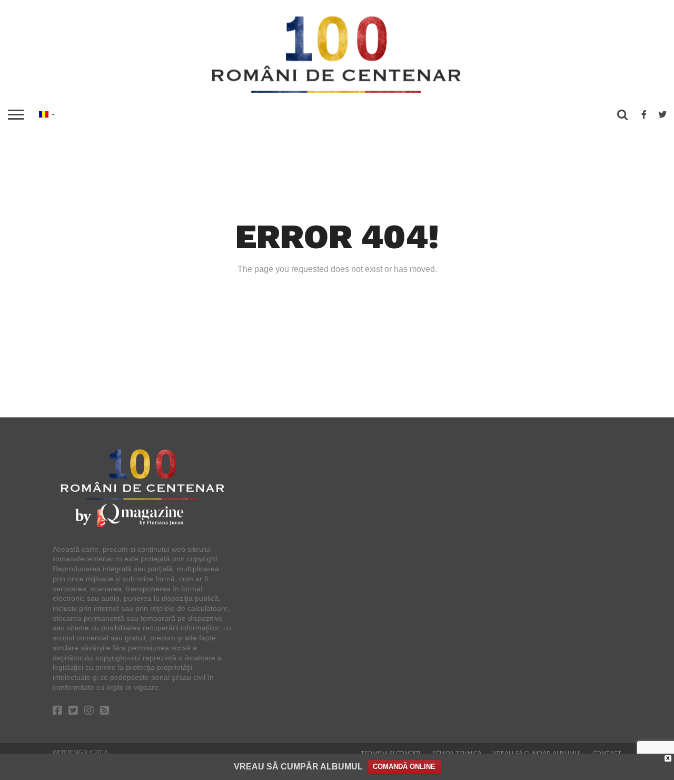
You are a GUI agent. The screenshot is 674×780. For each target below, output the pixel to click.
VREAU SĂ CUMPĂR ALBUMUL (298, 766)
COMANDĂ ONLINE (404, 767)
